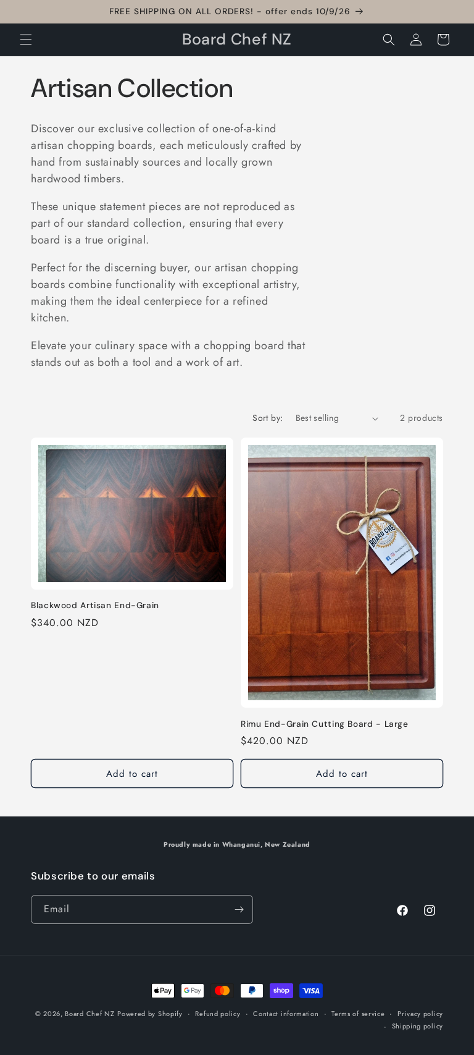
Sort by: (267, 418)
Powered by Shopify (150, 1014)
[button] (26, 39)
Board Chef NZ (89, 1014)
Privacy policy (420, 1014)
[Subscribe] (238, 909)
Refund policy (217, 1014)
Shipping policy (418, 1026)
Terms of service (358, 1014)
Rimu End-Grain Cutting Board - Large (325, 724)
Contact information (285, 1014)
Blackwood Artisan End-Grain (95, 605)
